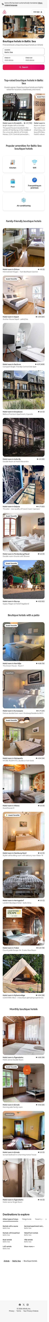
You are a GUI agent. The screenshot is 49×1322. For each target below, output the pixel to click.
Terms (18, 1311)
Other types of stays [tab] (10, 1219)
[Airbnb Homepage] (4, 11)
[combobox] (24, 52)
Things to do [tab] (26, 1219)
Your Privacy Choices (30, 1311)
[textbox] (13, 60)
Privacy (11, 1311)
